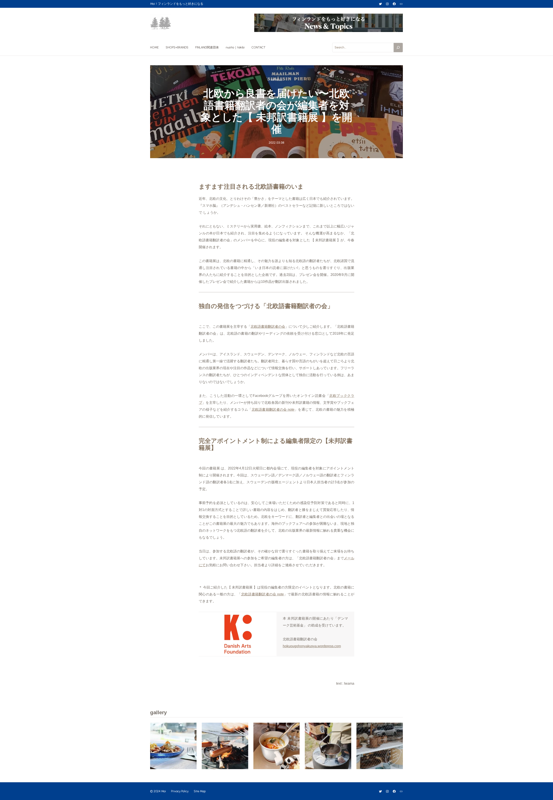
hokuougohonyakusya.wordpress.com (312, 646)
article (276, 79)
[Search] (398, 47)
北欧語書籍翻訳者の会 (268, 326)
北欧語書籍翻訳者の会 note (273, 409)
